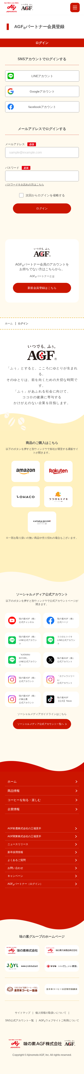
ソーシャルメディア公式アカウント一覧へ (40, 724)
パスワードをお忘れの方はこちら (24, 184)
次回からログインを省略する (45, 195)
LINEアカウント (42, 76)
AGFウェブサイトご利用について (59, 1020)
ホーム (9, 323)
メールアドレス (15, 144)
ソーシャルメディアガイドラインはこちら (42, 714)
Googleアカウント (42, 91)
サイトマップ (22, 1012)
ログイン (42, 208)
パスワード (12, 167)
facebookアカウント (42, 107)
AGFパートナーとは (42, 276)
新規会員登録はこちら (42, 287)
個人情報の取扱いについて (50, 1012)
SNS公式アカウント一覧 (19, 1020)
